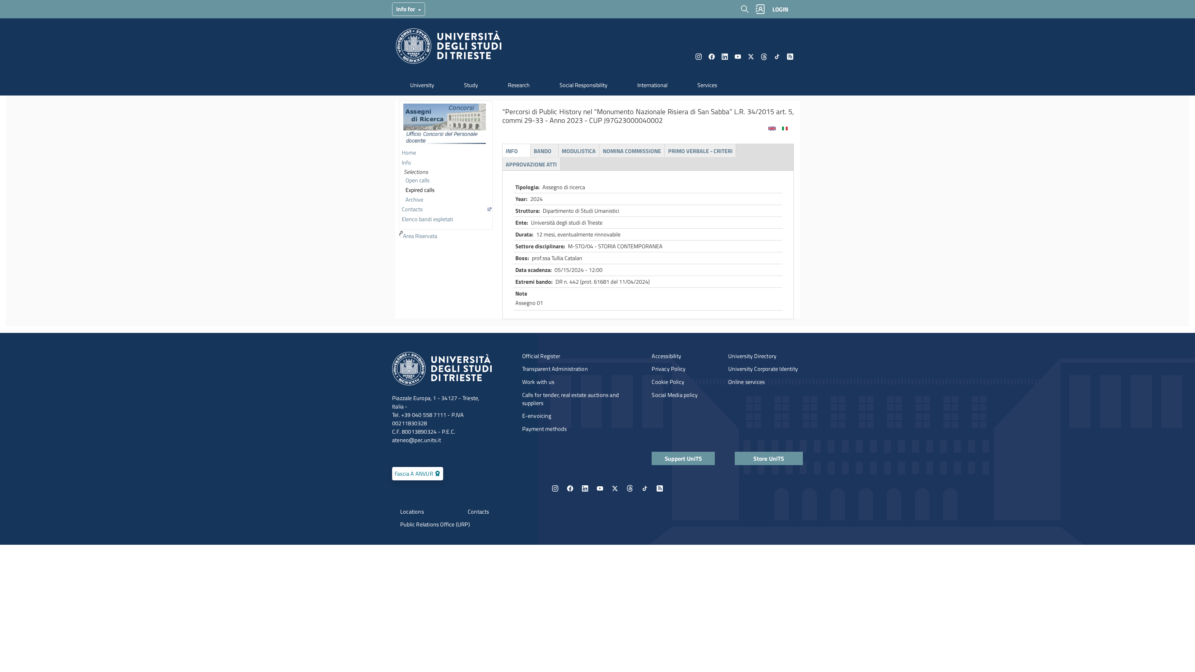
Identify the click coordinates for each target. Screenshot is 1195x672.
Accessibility (666, 356)
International (652, 85)
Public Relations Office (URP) (435, 524)
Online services (746, 382)
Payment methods (544, 429)
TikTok (645, 488)
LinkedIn (725, 57)
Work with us (538, 382)
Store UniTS (768, 458)
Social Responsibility (583, 85)
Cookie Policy (668, 382)
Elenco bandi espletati (427, 219)
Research (519, 85)
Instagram (699, 57)
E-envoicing (536, 416)
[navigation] (446, 171)
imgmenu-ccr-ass (444, 125)
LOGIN (780, 9)
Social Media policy (675, 395)
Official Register (541, 356)
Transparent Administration (555, 369)
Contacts (412, 209)
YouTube (738, 57)
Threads (764, 57)
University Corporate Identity (763, 369)
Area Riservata (420, 236)
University (422, 85)
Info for (406, 8)
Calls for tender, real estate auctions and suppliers (570, 399)
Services (707, 85)
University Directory (752, 356)
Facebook (712, 57)
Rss (790, 57)
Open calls (417, 180)
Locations (412, 511)
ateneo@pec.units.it (416, 440)
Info (406, 162)
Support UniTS (683, 458)
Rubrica (759, 9)
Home (409, 152)
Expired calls (419, 190)
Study (471, 85)
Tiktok (777, 57)
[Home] (448, 47)
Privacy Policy (669, 369)
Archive (414, 199)
